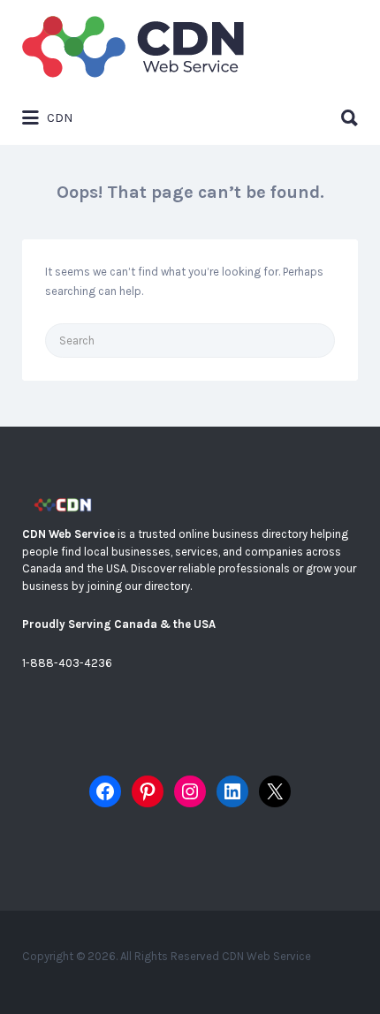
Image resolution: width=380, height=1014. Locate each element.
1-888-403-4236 (67, 663)
